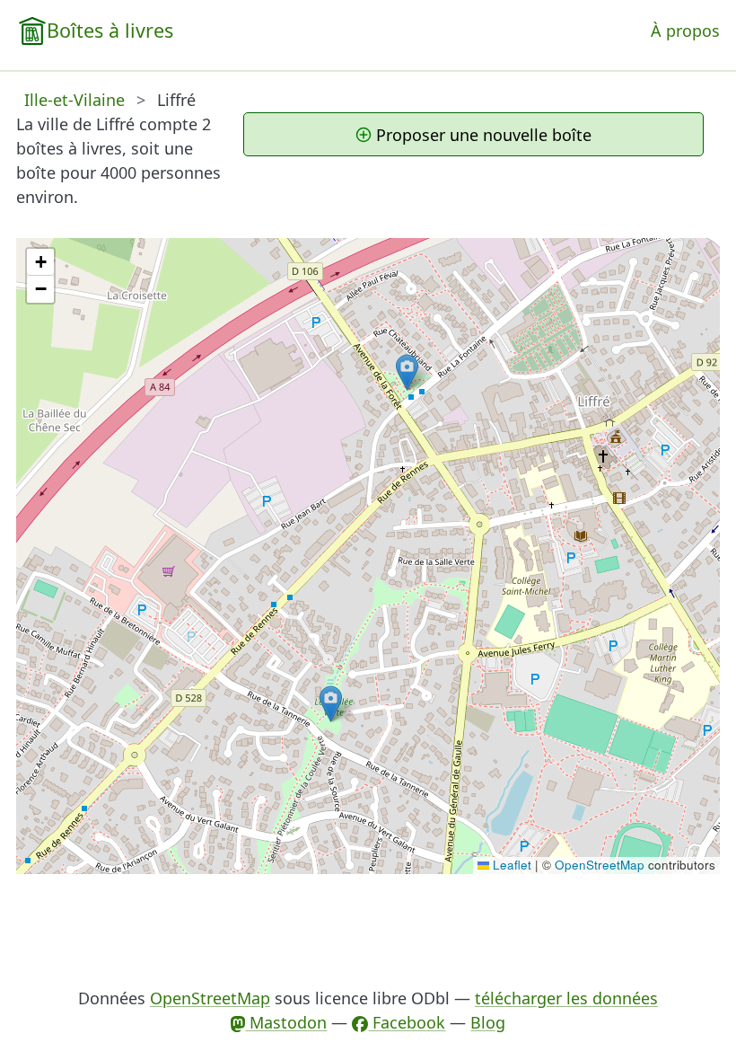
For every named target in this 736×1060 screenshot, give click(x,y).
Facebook (406, 1022)
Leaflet (510, 864)
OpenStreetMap (599, 864)
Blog (487, 1022)
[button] (331, 703)
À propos (685, 30)
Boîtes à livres (110, 30)
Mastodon (286, 1022)
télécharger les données (566, 998)
